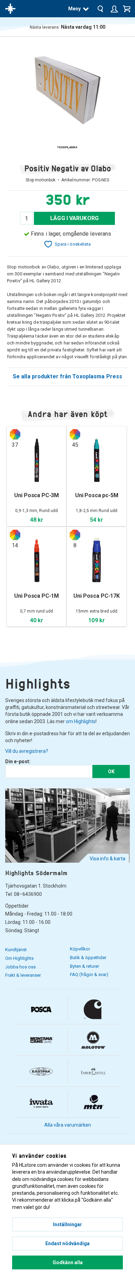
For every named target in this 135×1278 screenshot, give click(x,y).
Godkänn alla (68, 1262)
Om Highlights (19, 958)
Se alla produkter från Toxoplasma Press (67, 376)
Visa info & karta (107, 858)
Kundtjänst (16, 949)
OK (111, 771)
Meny (74, 8)
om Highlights (81, 721)
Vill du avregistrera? (26, 751)
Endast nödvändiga (67, 1243)
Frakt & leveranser (23, 975)
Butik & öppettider (88, 957)
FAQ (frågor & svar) (89, 974)
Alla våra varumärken (67, 1125)
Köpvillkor (80, 949)
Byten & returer (84, 966)
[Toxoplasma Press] (67, 147)
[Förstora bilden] (67, 88)
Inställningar (67, 1224)
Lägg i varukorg (74, 218)
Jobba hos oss (20, 966)
